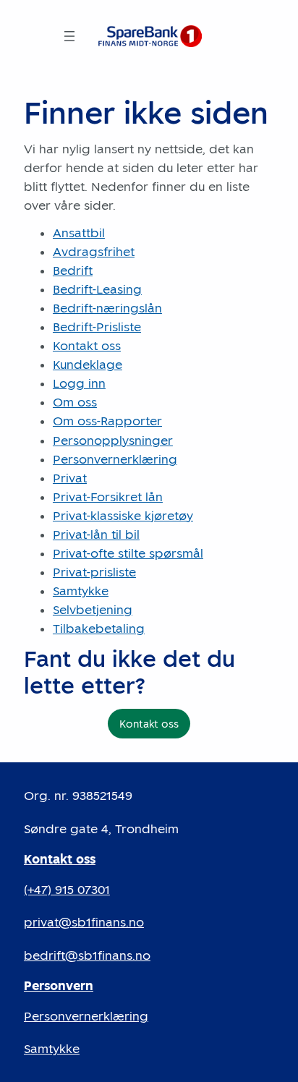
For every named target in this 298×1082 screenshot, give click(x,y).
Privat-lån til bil (96, 534)
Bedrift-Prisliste (97, 327)
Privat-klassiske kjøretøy (123, 515)
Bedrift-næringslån (107, 308)
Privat (70, 478)
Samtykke (80, 591)
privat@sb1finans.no (84, 922)
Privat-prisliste (94, 572)
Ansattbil (79, 233)
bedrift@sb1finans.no (87, 955)
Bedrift (73, 270)
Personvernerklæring (115, 459)
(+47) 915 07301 (67, 889)
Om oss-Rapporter (107, 421)
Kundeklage (87, 364)
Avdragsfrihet (94, 251)
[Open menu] (69, 36)
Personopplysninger (113, 440)
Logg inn (79, 383)
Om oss (75, 402)
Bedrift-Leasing (97, 289)
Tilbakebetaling (99, 628)
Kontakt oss (87, 345)
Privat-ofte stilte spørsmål (128, 553)
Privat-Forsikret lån (108, 497)
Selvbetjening (92, 609)
